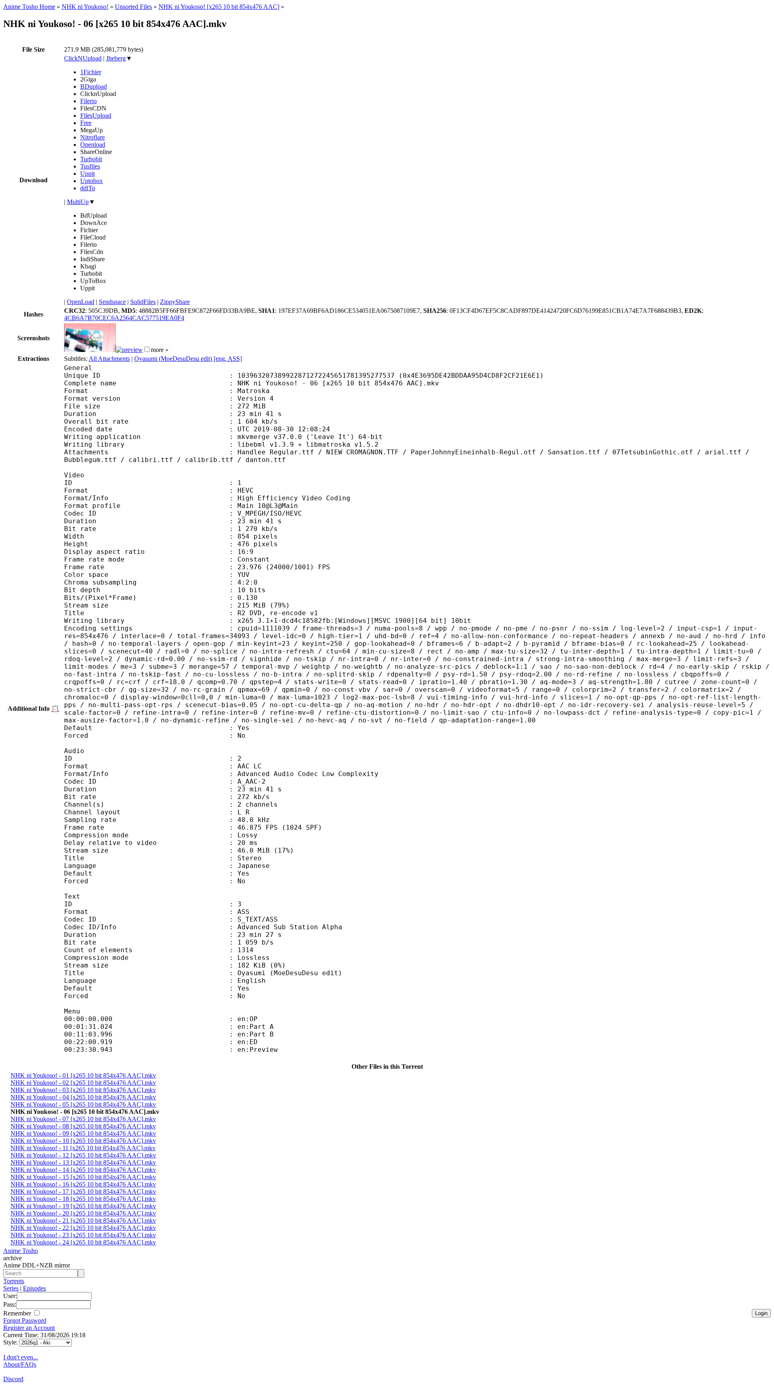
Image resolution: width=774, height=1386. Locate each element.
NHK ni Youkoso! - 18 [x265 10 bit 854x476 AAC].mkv (83, 1198)
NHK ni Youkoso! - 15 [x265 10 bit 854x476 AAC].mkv (83, 1177)
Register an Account (29, 1327)
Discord (13, 1379)
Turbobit (91, 159)
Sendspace (112, 301)
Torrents (13, 1281)
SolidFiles (143, 301)
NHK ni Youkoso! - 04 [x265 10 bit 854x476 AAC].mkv (83, 1097)
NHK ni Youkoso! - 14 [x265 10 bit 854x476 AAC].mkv (83, 1169)
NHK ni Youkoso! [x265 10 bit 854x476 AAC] (218, 6)
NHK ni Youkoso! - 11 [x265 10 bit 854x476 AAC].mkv (83, 1148)
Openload (92, 144)
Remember (18, 1313)
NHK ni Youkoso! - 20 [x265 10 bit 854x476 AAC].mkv (83, 1213)
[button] (147, 349)
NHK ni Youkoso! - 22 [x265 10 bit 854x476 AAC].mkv (83, 1227)
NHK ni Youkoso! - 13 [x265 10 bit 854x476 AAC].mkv (83, 1162)
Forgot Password (24, 1320)
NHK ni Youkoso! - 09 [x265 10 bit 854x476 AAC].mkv (83, 1133)
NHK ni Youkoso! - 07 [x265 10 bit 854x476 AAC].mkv (83, 1118)
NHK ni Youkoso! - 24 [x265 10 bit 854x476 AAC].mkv (83, 1242)
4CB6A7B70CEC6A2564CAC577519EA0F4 (124, 317)
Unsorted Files (133, 6)
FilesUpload (95, 115)
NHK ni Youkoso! (85, 6)
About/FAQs (19, 1364)
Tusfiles (90, 166)
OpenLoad (80, 301)
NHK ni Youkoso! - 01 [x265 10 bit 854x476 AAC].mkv (83, 1075)
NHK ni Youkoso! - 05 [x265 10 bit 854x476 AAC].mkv (83, 1104)
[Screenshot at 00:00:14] (90, 349)
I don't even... (20, 1357)
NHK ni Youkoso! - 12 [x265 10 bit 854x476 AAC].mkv (83, 1155)
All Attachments (109, 358)
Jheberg (116, 58)
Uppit (87, 173)
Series (11, 1288)
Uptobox (91, 180)
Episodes (34, 1288)
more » (160, 349)
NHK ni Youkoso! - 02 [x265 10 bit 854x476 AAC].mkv (83, 1082)
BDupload (93, 86)
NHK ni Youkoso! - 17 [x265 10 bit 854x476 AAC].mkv (83, 1191)
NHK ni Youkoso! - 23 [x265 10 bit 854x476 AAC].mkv (83, 1235)
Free (86, 122)
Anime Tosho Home (29, 6)
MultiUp (78, 201)
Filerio (88, 101)
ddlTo (87, 188)
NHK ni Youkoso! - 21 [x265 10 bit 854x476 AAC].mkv (83, 1220)
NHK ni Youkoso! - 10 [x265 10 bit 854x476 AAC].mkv (83, 1140)
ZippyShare (175, 301)
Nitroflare (92, 137)
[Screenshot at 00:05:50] (129, 349)
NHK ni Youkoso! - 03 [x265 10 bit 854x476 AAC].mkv (83, 1089)
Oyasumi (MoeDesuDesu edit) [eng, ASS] (188, 358)
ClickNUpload (83, 58)
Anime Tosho (20, 1250)
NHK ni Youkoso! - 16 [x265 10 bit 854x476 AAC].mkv (83, 1184)
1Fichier (90, 72)
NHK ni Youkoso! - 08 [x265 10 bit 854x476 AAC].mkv (83, 1126)
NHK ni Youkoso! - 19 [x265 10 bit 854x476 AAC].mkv (83, 1206)
